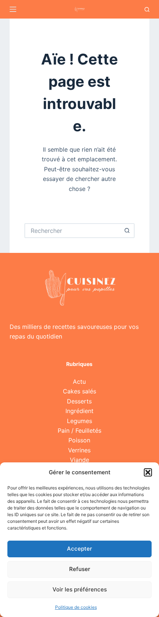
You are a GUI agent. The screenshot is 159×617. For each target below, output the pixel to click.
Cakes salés (79, 391)
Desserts (79, 401)
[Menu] (13, 9)
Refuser (79, 569)
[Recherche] (147, 9)
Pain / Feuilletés (79, 430)
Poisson (79, 440)
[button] (148, 472)
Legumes (79, 421)
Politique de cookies (76, 607)
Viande (79, 459)
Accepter (79, 548)
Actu (79, 381)
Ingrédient (79, 411)
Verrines (79, 450)
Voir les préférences (80, 589)
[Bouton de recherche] (127, 230)
